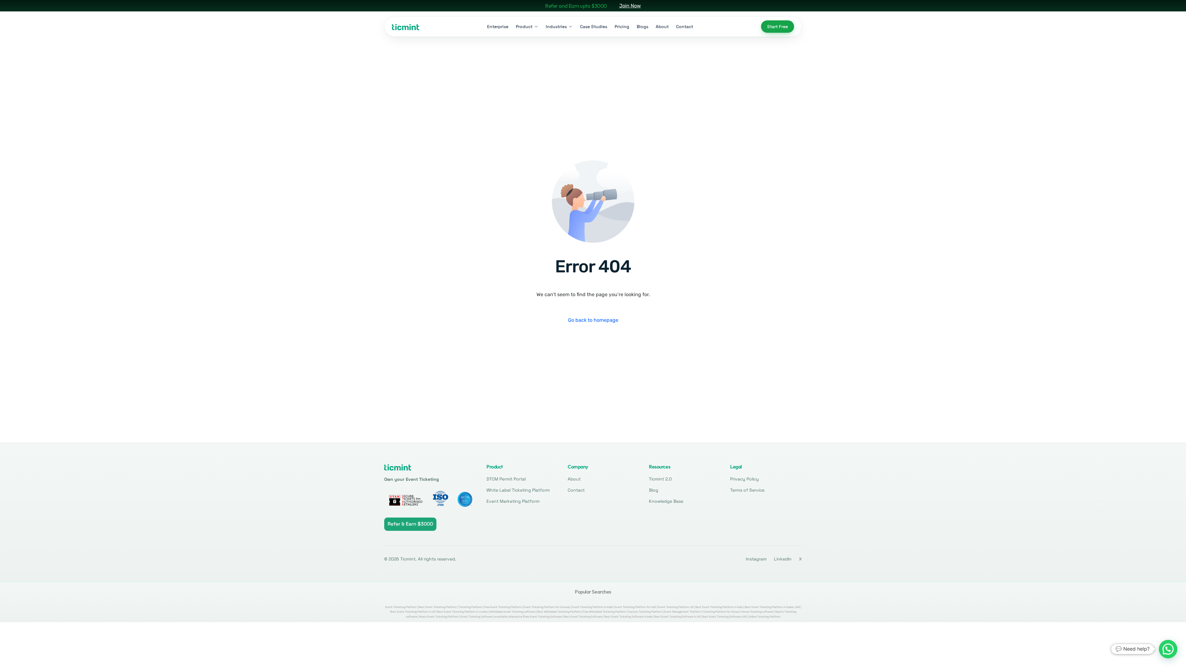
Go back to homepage (593, 320)
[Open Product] (536, 26)
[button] (1168, 649)
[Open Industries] (570, 26)
